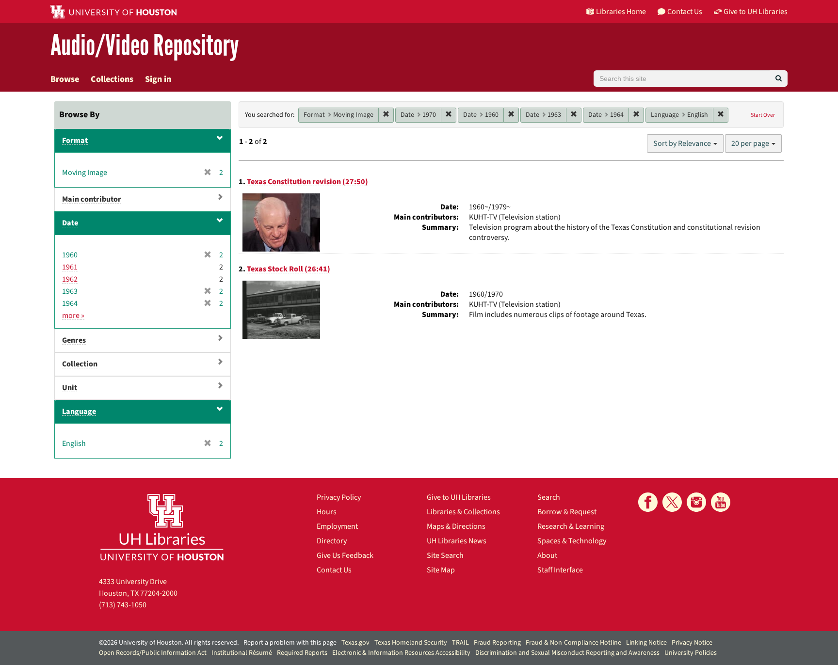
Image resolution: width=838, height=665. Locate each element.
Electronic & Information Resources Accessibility (401, 653)
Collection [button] (79, 364)
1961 (70, 267)
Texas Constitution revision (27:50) (307, 181)
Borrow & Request (566, 512)
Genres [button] (74, 340)
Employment (337, 526)
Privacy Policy (339, 497)
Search (548, 497)
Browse (64, 79)
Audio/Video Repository (144, 46)
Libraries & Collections (463, 512)
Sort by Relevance (682, 143)
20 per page (751, 143)
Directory (332, 541)
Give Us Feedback (345, 555)
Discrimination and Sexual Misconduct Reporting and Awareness (567, 653)
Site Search (445, 555)
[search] (779, 78)
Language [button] (79, 411)
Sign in (158, 79)
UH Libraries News (456, 541)
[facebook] (648, 502)
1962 (70, 279)
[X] (672, 502)
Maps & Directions (456, 526)
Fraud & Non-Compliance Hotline (573, 643)
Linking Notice (646, 643)
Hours (327, 512)
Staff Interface (560, 570)
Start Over (763, 115)
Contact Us (334, 570)
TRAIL (460, 643)
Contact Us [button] (684, 11)
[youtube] (720, 502)
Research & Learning (570, 526)
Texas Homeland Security (410, 643)
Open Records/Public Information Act (153, 653)
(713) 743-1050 (122, 605)
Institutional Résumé (241, 653)
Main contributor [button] (91, 199)
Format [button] (75, 140)
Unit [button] (69, 387)
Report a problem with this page (290, 643)
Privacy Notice (692, 643)
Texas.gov (355, 643)
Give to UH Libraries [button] (756, 11)
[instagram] (696, 502)
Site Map (441, 570)
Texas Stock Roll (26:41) (288, 269)
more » (73, 315)
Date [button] (70, 223)
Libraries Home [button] (621, 11)
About (547, 555)
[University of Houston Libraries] (162, 527)
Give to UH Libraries (459, 497)
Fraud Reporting (497, 643)
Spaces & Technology (571, 541)
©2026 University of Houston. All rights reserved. (169, 643)
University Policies (690, 653)
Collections (112, 79)
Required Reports (302, 653)
